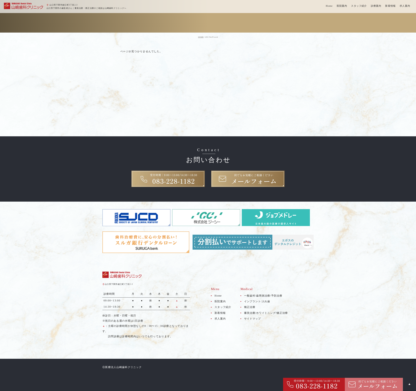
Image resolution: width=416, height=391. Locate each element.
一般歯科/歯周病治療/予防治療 (263, 295)
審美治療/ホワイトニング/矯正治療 (266, 313)
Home (329, 6)
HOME (201, 37)
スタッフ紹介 (222, 307)
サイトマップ (252, 318)
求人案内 (405, 6)
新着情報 (390, 6)
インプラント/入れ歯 (257, 301)
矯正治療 (249, 307)
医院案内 (220, 301)
